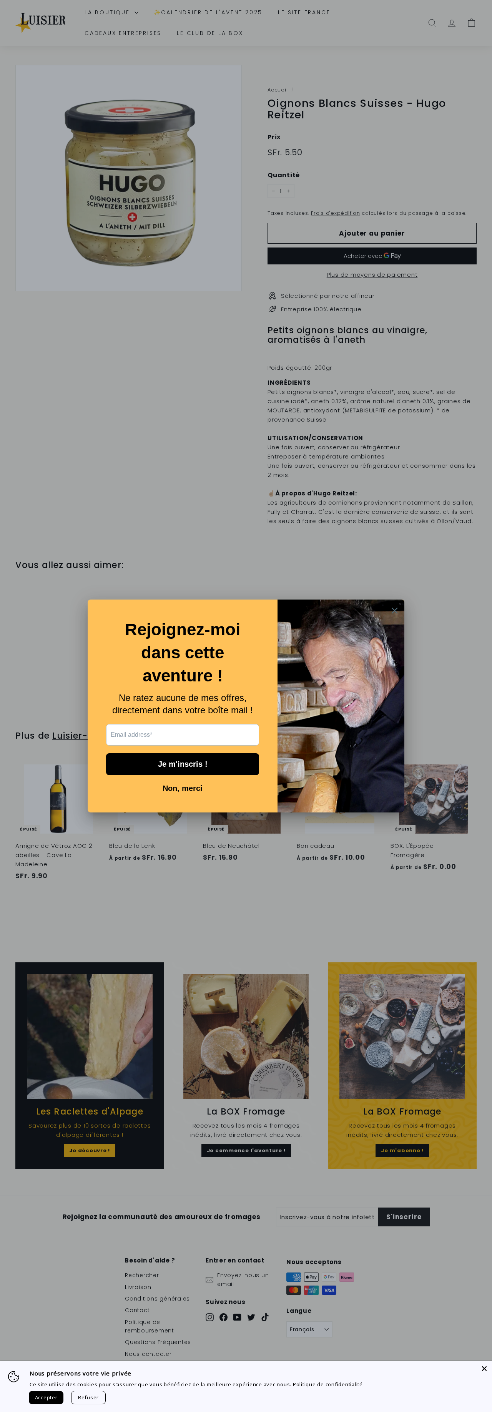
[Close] (484, 1368)
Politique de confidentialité (328, 1384)
